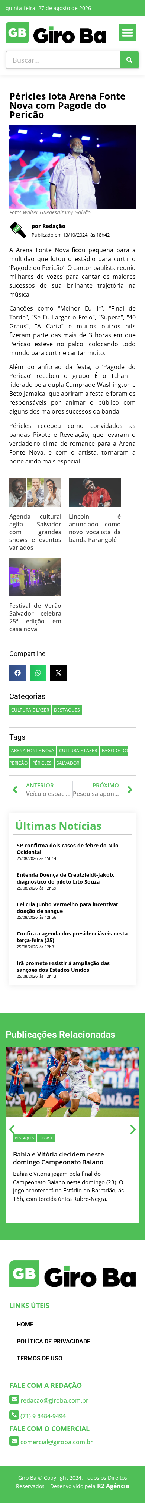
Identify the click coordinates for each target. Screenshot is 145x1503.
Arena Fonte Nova (32, 750)
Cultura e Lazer (30, 710)
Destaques (67, 710)
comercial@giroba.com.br (56, 1442)
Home (25, 1324)
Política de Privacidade (53, 1341)
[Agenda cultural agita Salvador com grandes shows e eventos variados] (35, 495)
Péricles (42, 763)
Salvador (68, 763)
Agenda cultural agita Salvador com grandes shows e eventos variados (35, 532)
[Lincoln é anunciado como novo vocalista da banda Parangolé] (95, 495)
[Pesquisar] (129, 59)
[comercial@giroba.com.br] (14, 1441)
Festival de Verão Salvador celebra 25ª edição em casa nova (35, 617)
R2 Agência (113, 1486)
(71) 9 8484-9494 (43, 1416)
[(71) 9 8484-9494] (14, 1415)
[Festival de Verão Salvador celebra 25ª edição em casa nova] (35, 580)
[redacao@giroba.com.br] (14, 1399)
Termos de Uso (39, 1358)
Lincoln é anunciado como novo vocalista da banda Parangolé (95, 528)
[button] (127, 32)
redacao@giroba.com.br (54, 1400)
